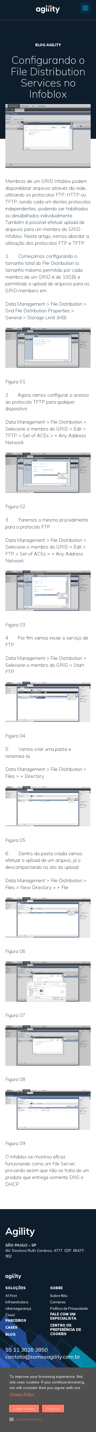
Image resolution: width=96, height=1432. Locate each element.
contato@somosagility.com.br (42, 1356)
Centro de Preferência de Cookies (65, 1329)
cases (11, 1327)
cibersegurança (18, 1308)
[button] (26, 1419)
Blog (10, 1334)
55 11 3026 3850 (26, 1349)
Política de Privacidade (69, 1308)
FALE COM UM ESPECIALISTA (63, 1316)
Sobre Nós (58, 1295)
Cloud (10, 1315)
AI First (11, 1295)
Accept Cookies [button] (24, 1409)
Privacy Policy (22, 1394)
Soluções (15, 1288)
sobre (56, 1288)
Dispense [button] (53, 1409)
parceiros (15, 1320)
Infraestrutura (16, 1302)
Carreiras (58, 1302)
